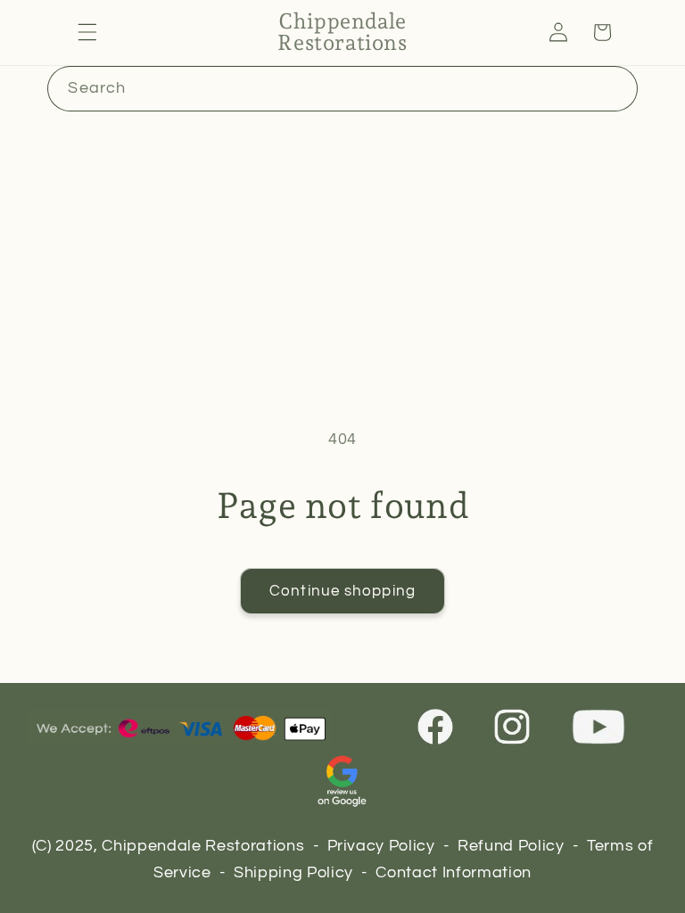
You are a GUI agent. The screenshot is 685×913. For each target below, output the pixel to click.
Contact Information (454, 873)
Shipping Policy (293, 873)
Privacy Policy (381, 846)
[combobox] (342, 89)
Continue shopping (342, 590)
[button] (87, 32)
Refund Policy (511, 846)
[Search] (614, 88)
